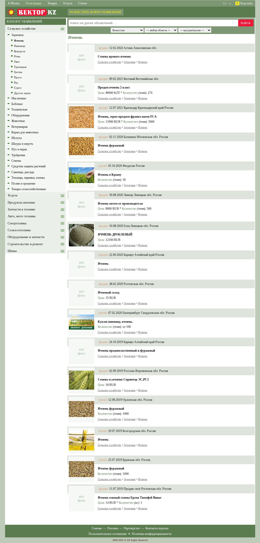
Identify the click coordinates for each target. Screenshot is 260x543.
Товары (52, 3)
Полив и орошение (23, 183)
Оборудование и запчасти (26, 237)
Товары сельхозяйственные (28, 189)
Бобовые (17, 104)
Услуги (67, 3)
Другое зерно (22, 93)
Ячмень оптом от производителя (120, 203)
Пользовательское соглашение (108, 534)
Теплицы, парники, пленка (28, 177)
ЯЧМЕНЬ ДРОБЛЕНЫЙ (115, 234)
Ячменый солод (108, 292)
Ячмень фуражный (111, 145)
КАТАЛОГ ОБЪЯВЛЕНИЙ (24, 21)
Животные (18, 121)
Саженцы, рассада (22, 172)
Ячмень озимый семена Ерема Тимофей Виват (129, 497)
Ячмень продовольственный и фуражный (126, 350)
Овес (17, 61)
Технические (19, 109)
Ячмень (19, 40)
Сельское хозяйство (22, 28)
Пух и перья (19, 149)
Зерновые (17, 35)
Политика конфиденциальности (151, 534)
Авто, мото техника (22, 216)
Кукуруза (19, 51)
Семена (16, 160)
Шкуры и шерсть (22, 144)
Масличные (18, 98)
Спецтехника (17, 223)
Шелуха (16, 138)
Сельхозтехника (19, 230)
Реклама (112, 528)
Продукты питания (21, 202)
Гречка (18, 72)
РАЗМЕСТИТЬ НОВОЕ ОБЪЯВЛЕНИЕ (95, 12)
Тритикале (20, 66)
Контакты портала (156, 528)
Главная (97, 528)
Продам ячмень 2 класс (114, 87)
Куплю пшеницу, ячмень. (115, 321)
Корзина (244, 3)
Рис (16, 82)
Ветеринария (19, 127)
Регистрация (33, 3)
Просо (18, 77)
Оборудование (20, 115)
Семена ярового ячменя (114, 56)
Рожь (17, 56)
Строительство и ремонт (25, 244)
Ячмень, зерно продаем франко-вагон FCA (127, 116)
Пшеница (19, 45)
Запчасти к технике (21, 209)
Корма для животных (25, 132)
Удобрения (18, 155)
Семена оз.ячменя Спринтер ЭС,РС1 (123, 379)
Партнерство (132, 528)
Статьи (82, 3)
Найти (246, 23)
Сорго (18, 87)
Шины (12, 251)
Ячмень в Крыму (109, 174)
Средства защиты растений (28, 166)
